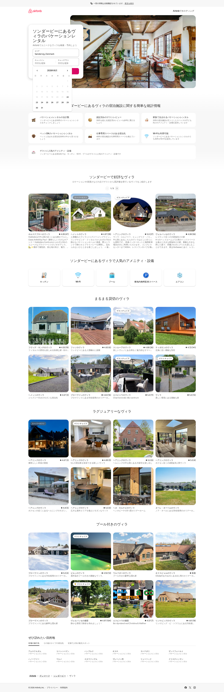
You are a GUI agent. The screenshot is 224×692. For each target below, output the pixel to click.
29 (68, 102)
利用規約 (64, 687)
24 (42, 102)
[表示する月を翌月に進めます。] (67, 70)
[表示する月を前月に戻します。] (37, 70)
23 (37, 102)
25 (47, 102)
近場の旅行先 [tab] (33, 643)
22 (68, 97)
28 (62, 102)
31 (42, 108)
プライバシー (52, 687)
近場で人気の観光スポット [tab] (79, 643)
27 (57, 102)
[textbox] (44, 63)
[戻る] (107, 188)
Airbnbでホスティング (183, 11)
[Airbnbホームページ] (35, 11)
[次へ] (117, 188)
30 (37, 108)
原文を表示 (129, 3)
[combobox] (56, 54)
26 (52, 102)
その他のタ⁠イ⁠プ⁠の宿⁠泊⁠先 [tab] (54, 643)
